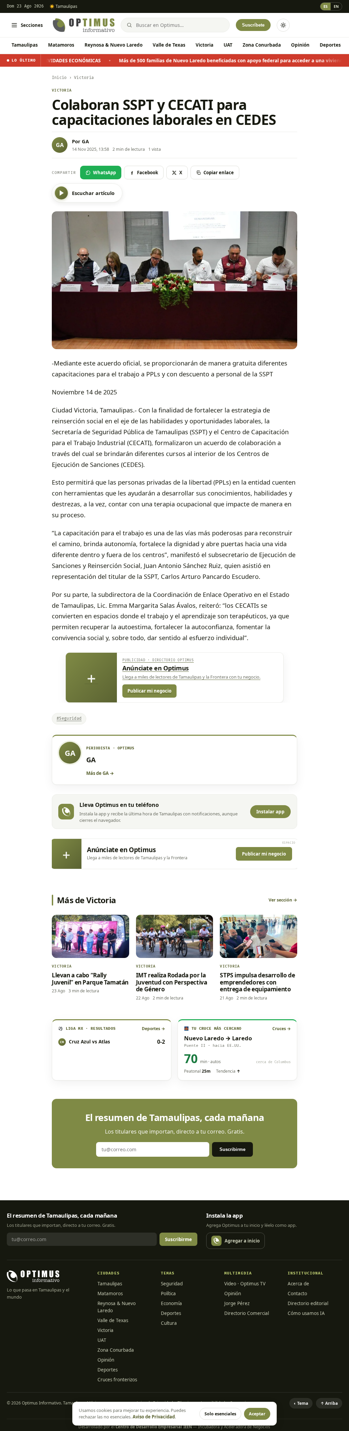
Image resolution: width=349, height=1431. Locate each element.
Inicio (59, 77)
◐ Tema (301, 1403)
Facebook (147, 172)
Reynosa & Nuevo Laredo (113, 45)
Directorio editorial (308, 1303)
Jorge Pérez (236, 1303)
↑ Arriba (329, 1403)
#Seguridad (69, 718)
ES (325, 6)
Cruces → (281, 1028)
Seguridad (172, 1284)
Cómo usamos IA (306, 1313)
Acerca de (298, 1284)
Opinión (300, 45)
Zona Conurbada (262, 45)
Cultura (169, 1323)
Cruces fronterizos (117, 1380)
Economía (171, 1303)
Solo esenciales (220, 1414)
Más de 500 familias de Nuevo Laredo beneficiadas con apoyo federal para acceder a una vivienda (191, 61)
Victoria (204, 45)
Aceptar (257, 1414)
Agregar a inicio (242, 1241)
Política (168, 1293)
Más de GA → (100, 773)
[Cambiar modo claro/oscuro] (283, 25)
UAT (228, 45)
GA (85, 141)
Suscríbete (253, 25)
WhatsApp (104, 172)
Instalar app (270, 812)
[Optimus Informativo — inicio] (84, 25)
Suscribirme (232, 1149)
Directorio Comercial (246, 1313)
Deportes (330, 45)
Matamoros (61, 45)
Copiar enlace (218, 172)
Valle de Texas (169, 45)
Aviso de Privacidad (154, 1417)
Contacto (297, 1293)
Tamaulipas (25, 45)
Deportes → (153, 1028)
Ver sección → (283, 900)
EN (336, 6)
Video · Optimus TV (244, 1284)
